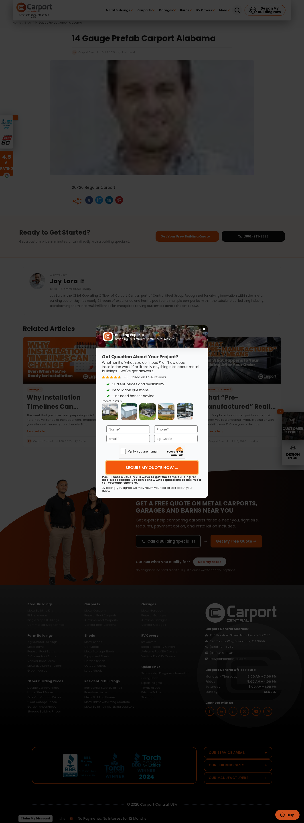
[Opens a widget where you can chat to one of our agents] (287, 815)
